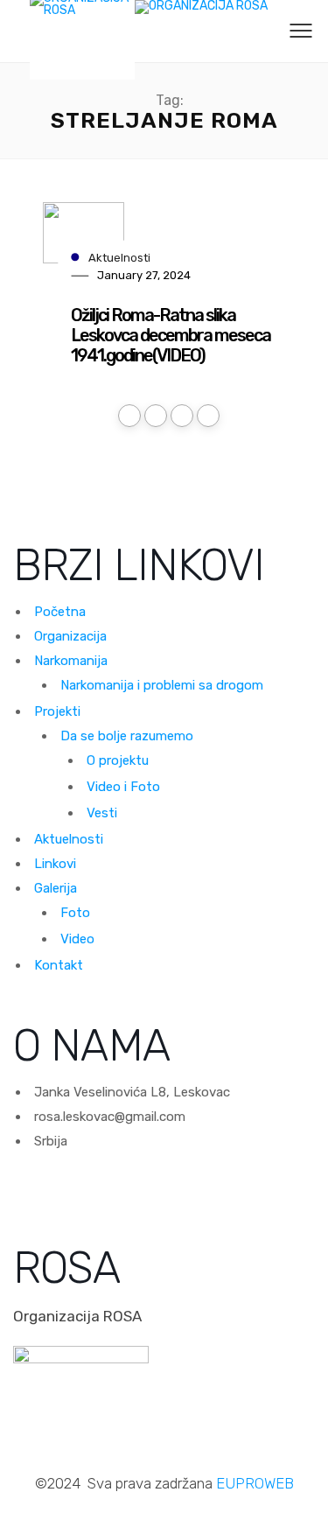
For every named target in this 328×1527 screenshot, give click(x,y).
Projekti (57, 711)
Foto (75, 913)
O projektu (118, 760)
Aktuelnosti (119, 256)
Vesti (102, 813)
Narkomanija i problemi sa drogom (161, 685)
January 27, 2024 (144, 275)
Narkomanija (71, 661)
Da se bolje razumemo (126, 736)
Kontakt (58, 965)
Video (77, 939)
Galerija (55, 888)
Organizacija (70, 636)
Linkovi (55, 864)
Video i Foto (123, 787)
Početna (60, 612)
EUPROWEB (255, 1483)
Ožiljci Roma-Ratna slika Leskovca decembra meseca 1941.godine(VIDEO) (170, 335)
